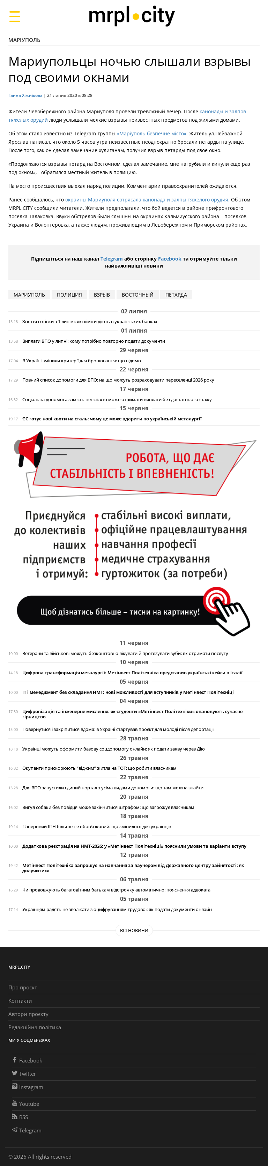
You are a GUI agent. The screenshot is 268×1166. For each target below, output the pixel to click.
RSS (23, 1117)
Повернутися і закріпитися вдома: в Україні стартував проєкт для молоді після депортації (118, 729)
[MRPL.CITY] (132, 16)
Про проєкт (22, 987)
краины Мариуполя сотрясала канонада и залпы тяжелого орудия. (149, 199)
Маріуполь (24, 39)
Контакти (20, 1000)
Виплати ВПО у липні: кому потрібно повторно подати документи (93, 341)
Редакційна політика (34, 1027)
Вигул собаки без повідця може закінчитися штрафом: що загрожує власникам (108, 807)
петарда (176, 294)
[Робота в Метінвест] (134, 533)
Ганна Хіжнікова (25, 95)
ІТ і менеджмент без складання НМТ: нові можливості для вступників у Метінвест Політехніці (128, 692)
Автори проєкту (28, 1013)
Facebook (169, 258)
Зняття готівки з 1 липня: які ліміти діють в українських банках (89, 321)
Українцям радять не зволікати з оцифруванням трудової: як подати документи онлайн (117, 909)
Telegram (111, 258)
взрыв (102, 294)
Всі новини (134, 930)
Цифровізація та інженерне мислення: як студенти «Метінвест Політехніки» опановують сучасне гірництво (132, 714)
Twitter (27, 1073)
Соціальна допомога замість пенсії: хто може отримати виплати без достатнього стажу (117, 399)
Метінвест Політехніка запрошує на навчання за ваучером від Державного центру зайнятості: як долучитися (133, 868)
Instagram (31, 1086)
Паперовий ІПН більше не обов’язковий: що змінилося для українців (96, 826)
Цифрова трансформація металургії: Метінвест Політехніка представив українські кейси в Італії (132, 672)
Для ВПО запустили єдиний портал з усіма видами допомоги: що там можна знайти (112, 787)
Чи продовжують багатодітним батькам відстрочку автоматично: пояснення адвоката (116, 890)
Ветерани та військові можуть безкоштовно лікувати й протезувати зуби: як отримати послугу (125, 653)
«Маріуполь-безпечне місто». (152, 133)
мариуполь (29, 294)
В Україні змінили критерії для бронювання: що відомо (81, 360)
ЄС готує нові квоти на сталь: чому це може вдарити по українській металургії (112, 418)
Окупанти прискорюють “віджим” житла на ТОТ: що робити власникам (99, 768)
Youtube (29, 1103)
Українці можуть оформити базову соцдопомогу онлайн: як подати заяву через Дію (113, 749)
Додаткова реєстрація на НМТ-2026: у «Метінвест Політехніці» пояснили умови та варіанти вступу (134, 846)
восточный (138, 294)
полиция (69, 294)
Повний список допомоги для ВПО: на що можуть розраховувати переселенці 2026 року (118, 380)
